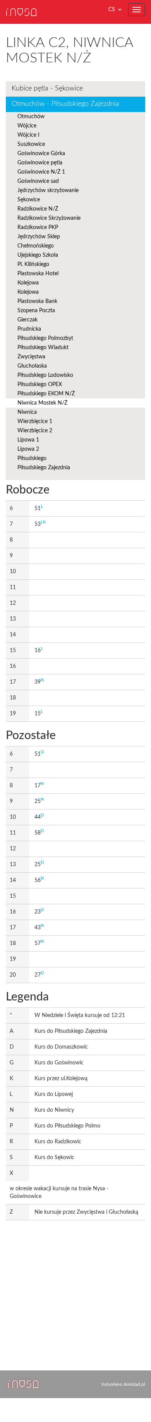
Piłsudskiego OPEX (39, 384)
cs (111, 9)
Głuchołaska (32, 366)
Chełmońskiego (35, 246)
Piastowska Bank (37, 301)
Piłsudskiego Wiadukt (43, 347)
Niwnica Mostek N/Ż (42, 403)
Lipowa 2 (28, 449)
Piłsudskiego (31, 458)
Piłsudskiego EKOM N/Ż (46, 393)
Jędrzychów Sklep (38, 236)
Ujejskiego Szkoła (37, 255)
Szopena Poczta (36, 310)
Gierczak (27, 320)
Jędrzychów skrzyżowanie (48, 190)
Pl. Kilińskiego (33, 264)
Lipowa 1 (28, 440)
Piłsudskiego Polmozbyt (45, 338)
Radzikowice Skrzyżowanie (49, 218)
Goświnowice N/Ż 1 (41, 172)
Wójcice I (28, 135)
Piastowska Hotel (37, 273)
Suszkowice (31, 144)
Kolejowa (28, 283)
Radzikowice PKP (37, 227)
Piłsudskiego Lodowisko (45, 375)
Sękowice (28, 199)
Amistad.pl (134, 1384)
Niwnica (27, 412)
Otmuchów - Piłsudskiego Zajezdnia (65, 103)
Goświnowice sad (38, 181)
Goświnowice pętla (39, 163)
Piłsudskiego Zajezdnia (43, 467)
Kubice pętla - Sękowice (47, 88)
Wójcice (26, 126)
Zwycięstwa (31, 357)
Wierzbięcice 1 (34, 421)
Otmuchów (31, 116)
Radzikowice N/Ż (37, 209)
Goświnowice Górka (41, 153)
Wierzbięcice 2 (34, 430)
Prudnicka (29, 329)
